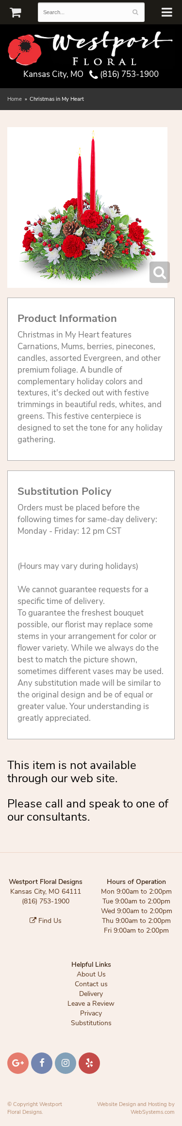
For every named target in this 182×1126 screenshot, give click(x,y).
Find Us (49, 920)
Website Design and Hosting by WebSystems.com (136, 1108)
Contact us (91, 984)
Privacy (91, 1013)
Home (14, 99)
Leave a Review (91, 1003)
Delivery (91, 993)
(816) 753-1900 (128, 74)
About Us (91, 974)
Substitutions (91, 1023)
